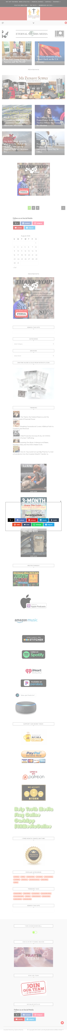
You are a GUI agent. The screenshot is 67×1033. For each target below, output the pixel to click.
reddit (18, 524)
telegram (50, 524)
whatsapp (38, 524)
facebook (21, 520)
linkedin (44, 520)
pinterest (33, 520)
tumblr (55, 520)
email (27, 524)
